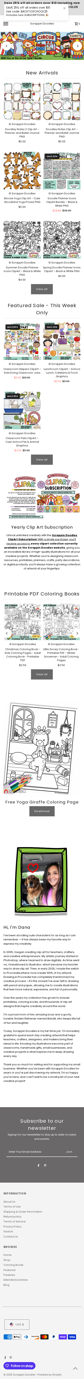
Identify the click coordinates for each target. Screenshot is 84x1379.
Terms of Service (14, 1221)
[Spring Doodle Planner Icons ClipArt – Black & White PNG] (62, 239)
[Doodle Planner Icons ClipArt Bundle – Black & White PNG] (62, 170)
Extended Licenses (15, 1280)
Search (8, 1231)
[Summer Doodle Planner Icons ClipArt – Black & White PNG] (22, 239)
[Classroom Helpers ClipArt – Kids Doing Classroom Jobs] (22, 341)
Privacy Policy (12, 1226)
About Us (9, 1201)
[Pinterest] (45, 1166)
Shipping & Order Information (22, 1211)
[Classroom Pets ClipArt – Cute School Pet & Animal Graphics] (22, 410)
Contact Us (10, 1236)
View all (42, 289)
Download (42, 811)
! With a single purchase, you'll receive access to (41, 539)
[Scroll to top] (75, 1368)
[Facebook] (38, 1166)
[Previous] (6, 46)
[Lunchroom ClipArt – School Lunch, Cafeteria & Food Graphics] (62, 341)
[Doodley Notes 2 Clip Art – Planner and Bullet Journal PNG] (22, 101)
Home (7, 1255)
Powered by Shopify (50, 1374)
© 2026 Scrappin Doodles (19, 1374)
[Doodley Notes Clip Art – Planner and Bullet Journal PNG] (62, 101)
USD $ (19, 1324)
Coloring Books (13, 1265)
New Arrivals (42, 72)
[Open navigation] (11, 24)
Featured (9, 1270)
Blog (6, 1285)
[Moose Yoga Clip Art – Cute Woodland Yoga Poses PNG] (22, 170)
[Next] (77, 46)
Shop (6, 1260)
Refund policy (12, 1216)
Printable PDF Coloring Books (42, 593)
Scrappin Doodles (42, 23)
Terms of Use (12, 1206)
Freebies (9, 1275)
